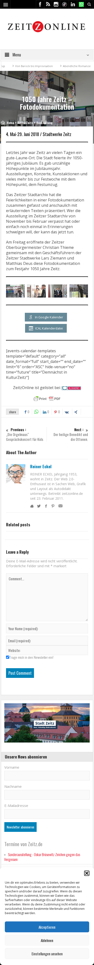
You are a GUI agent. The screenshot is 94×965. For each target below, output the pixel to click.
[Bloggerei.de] (71, 387)
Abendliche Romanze (65, 66)
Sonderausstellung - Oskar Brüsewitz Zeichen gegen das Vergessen (42, 857)
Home (10, 123)
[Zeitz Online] (47, 26)
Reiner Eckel (41, 466)
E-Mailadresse (16, 805)
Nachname (13, 786)
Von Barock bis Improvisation (22, 66)
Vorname (11, 767)
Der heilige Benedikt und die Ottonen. (71, 434)
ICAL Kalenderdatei (49, 328)
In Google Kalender (49, 317)
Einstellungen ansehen (47, 953)
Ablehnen (47, 940)
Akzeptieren (47, 927)
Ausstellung (44, 123)
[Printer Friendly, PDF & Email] (47, 398)
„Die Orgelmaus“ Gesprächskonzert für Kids (24, 434)
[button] (86, 873)
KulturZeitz (25, 123)
